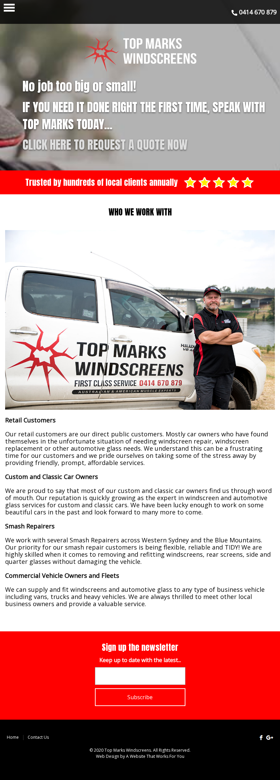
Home (13, 737)
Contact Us (38, 737)
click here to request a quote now (105, 145)
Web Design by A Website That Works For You (140, 756)
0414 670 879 (257, 12)
